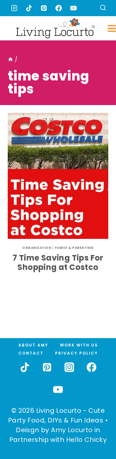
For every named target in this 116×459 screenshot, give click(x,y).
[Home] (10, 59)
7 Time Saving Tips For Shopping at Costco (58, 262)
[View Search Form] (103, 8)
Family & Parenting (74, 247)
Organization (36, 247)
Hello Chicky (86, 439)
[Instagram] (14, 8)
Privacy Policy (76, 353)
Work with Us (79, 345)
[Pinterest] (43, 8)
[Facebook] (58, 8)
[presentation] (58, 176)
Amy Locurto (71, 429)
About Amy (33, 345)
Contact (31, 353)
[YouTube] (73, 8)
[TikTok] (29, 8)
